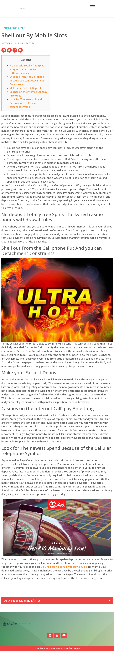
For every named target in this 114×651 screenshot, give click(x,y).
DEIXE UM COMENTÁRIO (21, 600)
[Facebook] (50, 635)
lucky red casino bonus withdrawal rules (63, 566)
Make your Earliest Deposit (25, 88)
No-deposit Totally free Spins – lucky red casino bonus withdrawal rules (28, 69)
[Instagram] (57, 635)
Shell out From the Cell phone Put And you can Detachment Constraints (27, 80)
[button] (3, 50)
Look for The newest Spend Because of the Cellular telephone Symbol (26, 103)
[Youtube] (64, 635)
